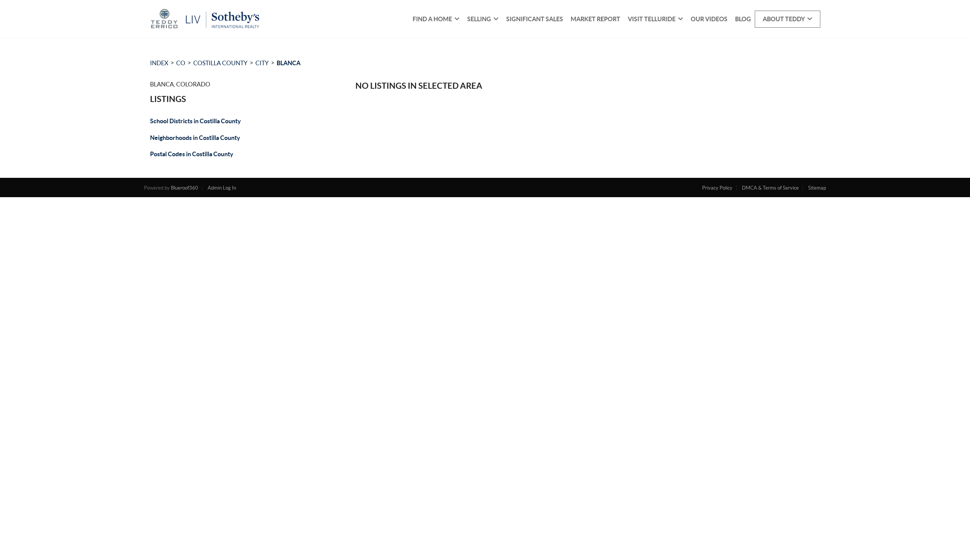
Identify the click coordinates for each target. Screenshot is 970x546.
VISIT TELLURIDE (652, 19)
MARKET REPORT (595, 19)
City (262, 63)
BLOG (743, 19)
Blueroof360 (184, 188)
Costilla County (220, 63)
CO (180, 63)
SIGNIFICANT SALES (534, 19)
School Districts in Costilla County (195, 121)
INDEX (159, 63)
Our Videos (709, 19)
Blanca (288, 63)
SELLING (479, 19)
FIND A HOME (432, 19)
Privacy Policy (717, 188)
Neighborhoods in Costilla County (195, 137)
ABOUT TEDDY (784, 19)
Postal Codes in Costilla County (191, 154)
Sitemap (817, 188)
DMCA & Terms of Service (770, 188)
